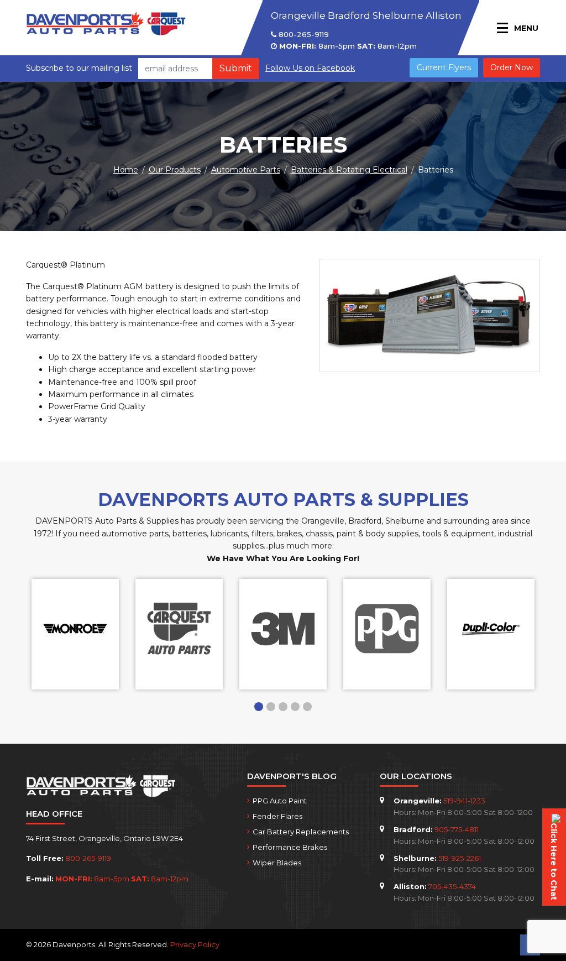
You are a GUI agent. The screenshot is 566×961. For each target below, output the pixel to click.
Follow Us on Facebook (310, 68)
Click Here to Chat (554, 861)
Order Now (511, 67)
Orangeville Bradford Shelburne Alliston (366, 15)
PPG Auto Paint (280, 800)
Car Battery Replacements (301, 831)
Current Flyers (444, 67)
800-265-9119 (302, 34)
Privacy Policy (194, 944)
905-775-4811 (456, 829)
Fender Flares (277, 816)
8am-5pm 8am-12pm (348, 45)
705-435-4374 (452, 886)
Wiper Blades (277, 862)
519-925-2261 (459, 858)
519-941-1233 (464, 800)
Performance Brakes (290, 847)
